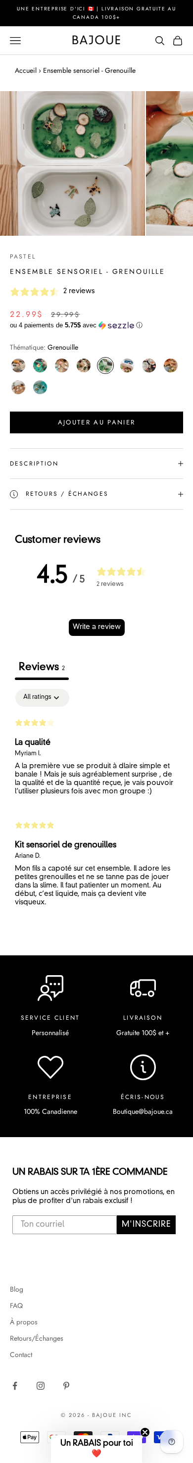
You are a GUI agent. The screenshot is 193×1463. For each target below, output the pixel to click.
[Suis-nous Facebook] (15, 1386)
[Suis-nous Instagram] (41, 1386)
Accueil (26, 70)
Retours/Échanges (36, 1338)
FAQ (16, 1305)
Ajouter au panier (97, 422)
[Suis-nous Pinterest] (66, 1386)
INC (125, 1415)
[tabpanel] (96, 802)
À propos (24, 1322)
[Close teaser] (145, 1432)
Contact (21, 1354)
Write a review (97, 627)
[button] (96, 325)
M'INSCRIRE (146, 1225)
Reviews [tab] (42, 668)
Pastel (23, 256)
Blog (16, 1289)
